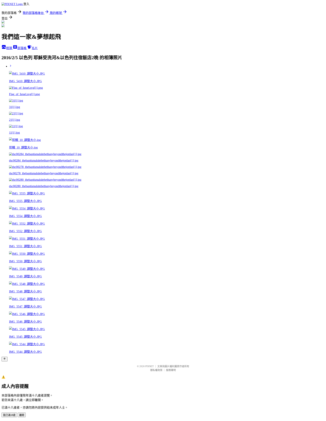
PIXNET (149, 366)
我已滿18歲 (9, 415)
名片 (35, 48)
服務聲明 (171, 370)
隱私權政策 (156, 370)
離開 (21, 415)
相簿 (9, 48)
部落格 (22, 48)
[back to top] (5, 359)
